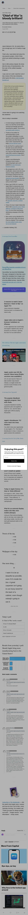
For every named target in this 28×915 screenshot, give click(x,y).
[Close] (26, 446)
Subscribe (14, 461)
